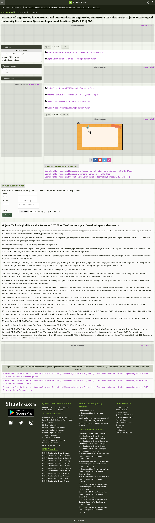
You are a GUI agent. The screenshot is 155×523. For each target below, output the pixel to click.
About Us (119, 427)
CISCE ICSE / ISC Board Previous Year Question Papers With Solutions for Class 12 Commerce (93, 494)
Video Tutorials (121, 410)
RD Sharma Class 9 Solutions (53, 430)
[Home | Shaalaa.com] (70, 2)
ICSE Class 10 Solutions (51, 438)
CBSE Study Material (86, 410)
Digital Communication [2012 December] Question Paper (71, 59)
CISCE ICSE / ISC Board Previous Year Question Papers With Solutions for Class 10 (93, 509)
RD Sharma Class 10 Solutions (53, 427)
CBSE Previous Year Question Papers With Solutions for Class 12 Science (93, 444)
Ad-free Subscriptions (124, 433)
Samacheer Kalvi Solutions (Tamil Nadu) (57, 420)
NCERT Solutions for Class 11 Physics (56, 466)
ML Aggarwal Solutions (51, 445)
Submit (7, 215)
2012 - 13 (7, 69)
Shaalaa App (120, 430)
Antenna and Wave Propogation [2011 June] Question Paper (72, 95)
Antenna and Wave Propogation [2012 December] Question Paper (75, 52)
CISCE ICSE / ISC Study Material (91, 421)
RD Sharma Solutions (50, 425)
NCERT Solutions (48, 422)
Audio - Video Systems (11, 57)
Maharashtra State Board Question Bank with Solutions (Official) (55, 408)
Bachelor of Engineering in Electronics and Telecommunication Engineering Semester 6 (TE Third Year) (89, 171)
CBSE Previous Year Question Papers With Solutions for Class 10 (93, 450)
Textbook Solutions (51, 413)
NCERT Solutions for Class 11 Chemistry (57, 468)
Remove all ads (146, 26)
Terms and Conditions (124, 422)
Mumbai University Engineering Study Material (93, 424)
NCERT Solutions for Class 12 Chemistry (57, 458)
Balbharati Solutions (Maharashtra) (55, 417)
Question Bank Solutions (125, 415)
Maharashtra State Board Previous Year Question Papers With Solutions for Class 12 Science (94, 471)
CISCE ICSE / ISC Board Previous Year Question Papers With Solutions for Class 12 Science (93, 502)
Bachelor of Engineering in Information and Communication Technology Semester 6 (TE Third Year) (87, 177)
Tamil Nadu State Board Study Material (94, 418)
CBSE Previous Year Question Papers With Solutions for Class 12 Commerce (93, 439)
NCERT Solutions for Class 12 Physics (56, 455)
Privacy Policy (121, 420)
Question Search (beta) (124, 417)
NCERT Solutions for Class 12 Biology (56, 460)
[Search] (152, 2)
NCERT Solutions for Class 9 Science (56, 481)
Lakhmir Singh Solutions (51, 433)
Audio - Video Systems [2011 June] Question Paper (68, 108)
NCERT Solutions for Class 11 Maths (55, 463)
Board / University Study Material (90, 405)
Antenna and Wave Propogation (15, 54)
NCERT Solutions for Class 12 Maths (55, 453)
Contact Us (120, 425)
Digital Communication (12, 60)
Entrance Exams (122, 407)
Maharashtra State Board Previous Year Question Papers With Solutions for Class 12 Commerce (94, 463)
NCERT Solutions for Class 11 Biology (56, 471)
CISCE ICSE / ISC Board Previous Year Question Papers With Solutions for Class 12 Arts (93, 486)
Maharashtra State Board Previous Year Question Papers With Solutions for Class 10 (94, 479)
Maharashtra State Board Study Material (91, 414)
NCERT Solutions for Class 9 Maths (55, 478)
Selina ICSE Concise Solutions (53, 440)
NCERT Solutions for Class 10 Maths (55, 473)
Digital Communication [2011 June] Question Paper (68, 101)
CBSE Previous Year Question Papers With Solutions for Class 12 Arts (93, 434)
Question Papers (122, 412)
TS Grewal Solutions (49, 435)
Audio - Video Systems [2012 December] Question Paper (71, 88)
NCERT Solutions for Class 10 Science (56, 476)
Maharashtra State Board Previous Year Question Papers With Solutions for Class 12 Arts (94, 456)
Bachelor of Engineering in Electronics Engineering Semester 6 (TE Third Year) (78, 174)
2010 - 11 (7, 73)
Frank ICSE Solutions (50, 443)
